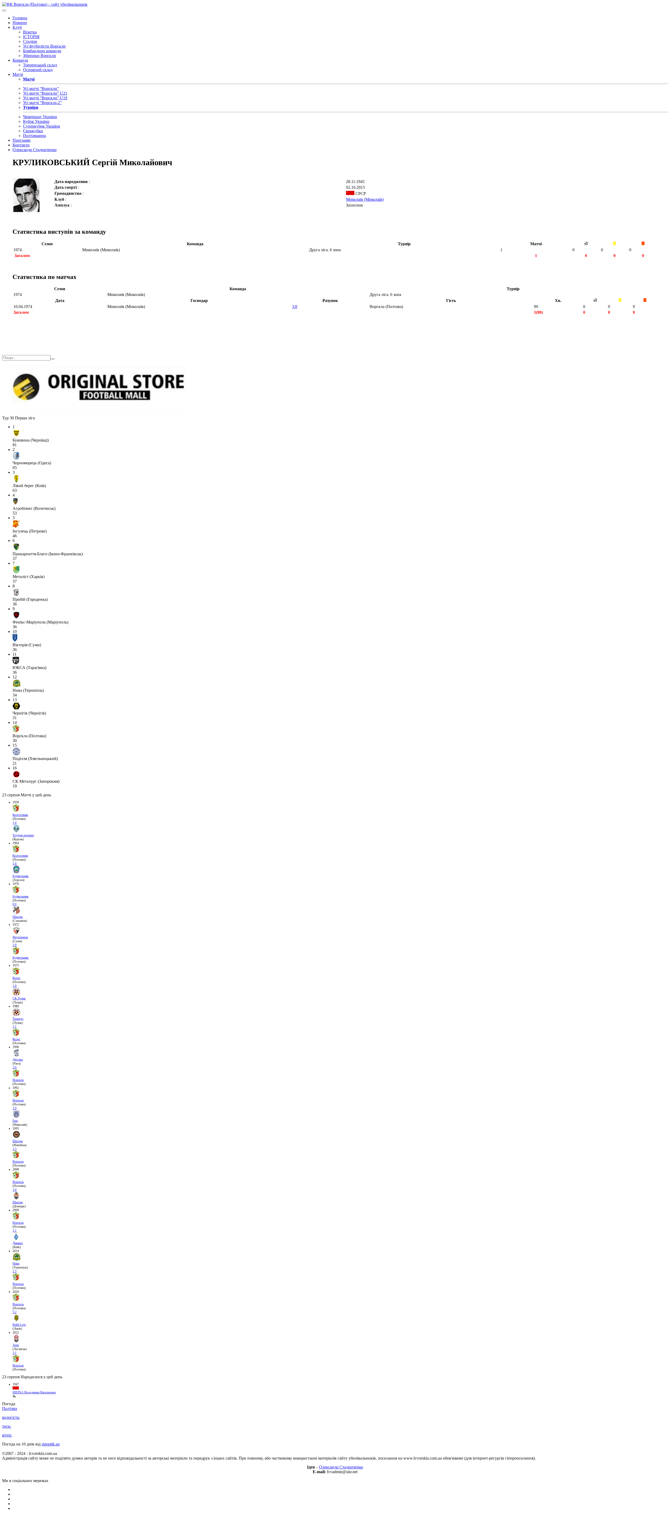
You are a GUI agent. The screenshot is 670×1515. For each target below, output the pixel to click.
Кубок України (36, 121)
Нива (16, 1263)
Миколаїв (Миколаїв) (365, 199)
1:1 (14, 1026)
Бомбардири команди (42, 51)
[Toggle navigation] (4, 10)
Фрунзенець (20, 937)
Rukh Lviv (19, 1325)
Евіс (15, 1121)
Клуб (17, 27)
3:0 (294, 306)
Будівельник (21, 876)
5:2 (14, 1312)
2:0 (14, 945)
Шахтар (18, 917)
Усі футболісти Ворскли (44, 46)
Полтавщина (34, 135)
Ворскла (18, 1080)
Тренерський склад (40, 65)
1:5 (14, 1271)
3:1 (14, 1353)
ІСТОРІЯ (31, 37)
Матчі (18, 74)
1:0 (14, 863)
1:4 (14, 823)
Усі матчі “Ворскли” (41, 88)
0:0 (14, 904)
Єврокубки (33, 131)
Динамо (18, 1243)
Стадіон (30, 41)
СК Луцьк (19, 998)
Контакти (21, 145)
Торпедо (18, 1019)
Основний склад (38, 69)
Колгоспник (20, 815)
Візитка (30, 32)
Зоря (16, 1345)
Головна (20, 18)
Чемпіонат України (40, 117)
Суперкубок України (41, 126)
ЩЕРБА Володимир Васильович (34, 1392)
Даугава (18, 1059)
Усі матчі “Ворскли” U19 (45, 98)
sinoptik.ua (51, 1444)
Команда (20, 60)
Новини (20, 22)
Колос (16, 978)
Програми (22, 140)
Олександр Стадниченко (35, 149)
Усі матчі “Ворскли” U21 (45, 93)
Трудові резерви (23, 835)
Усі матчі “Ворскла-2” (42, 102)
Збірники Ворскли (39, 55)
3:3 (14, 1149)
